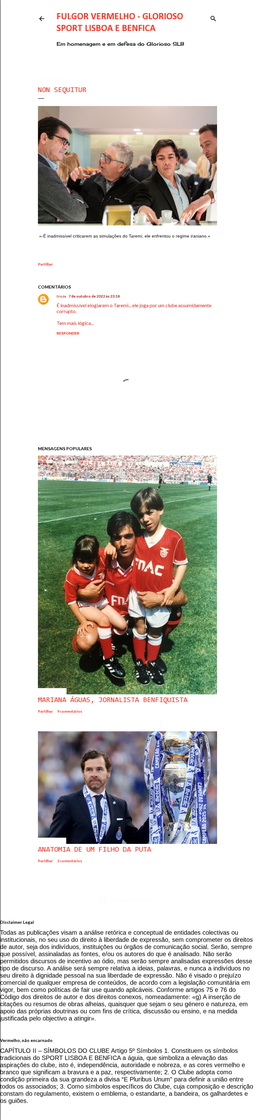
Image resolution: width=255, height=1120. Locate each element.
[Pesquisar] (213, 17)
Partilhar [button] (45, 264)
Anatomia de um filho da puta (94, 850)
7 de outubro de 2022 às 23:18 (94, 296)
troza (61, 296)
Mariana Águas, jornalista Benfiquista (113, 700)
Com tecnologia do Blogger (132, 900)
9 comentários (69, 711)
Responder (68, 333)
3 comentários (69, 861)
